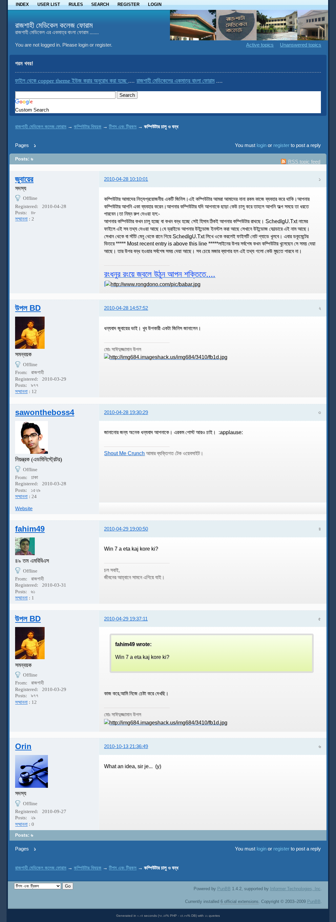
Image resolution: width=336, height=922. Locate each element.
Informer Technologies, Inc (295, 888)
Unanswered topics (300, 45)
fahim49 (30, 528)
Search (100, 4)
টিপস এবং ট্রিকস (122, 126)
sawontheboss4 (44, 412)
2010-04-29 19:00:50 (126, 529)
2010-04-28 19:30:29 (126, 412)
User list (48, 4)
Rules (76, 4)
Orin (23, 746)
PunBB (224, 888)
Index (22, 4)
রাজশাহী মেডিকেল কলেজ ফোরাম (54, 25)
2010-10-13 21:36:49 (126, 746)
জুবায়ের (24, 179)
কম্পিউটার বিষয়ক (87, 126)
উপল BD (28, 308)
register (281, 145)
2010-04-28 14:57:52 (126, 308)
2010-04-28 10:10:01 (126, 179)
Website (23, 508)
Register (128, 4)
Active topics (260, 45)
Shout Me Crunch (124, 453)
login (261, 145)
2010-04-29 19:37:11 (126, 618)
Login (154, 4)
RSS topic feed (304, 161)
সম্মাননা (21, 218)
